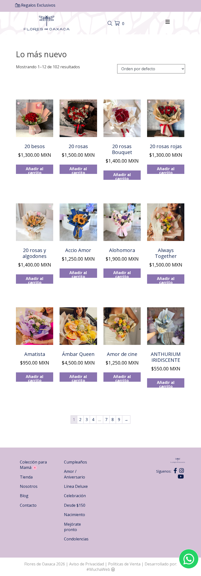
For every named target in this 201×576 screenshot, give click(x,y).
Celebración (75, 495)
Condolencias (76, 539)
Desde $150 (74, 505)
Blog (24, 495)
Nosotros (29, 486)
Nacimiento (74, 514)
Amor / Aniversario (74, 474)
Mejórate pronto (72, 526)
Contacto (28, 505)
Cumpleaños (75, 462)
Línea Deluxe (76, 486)
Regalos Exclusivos (37, 5)
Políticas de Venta (124, 564)
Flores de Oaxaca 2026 (44, 564)
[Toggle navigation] (110, 23)
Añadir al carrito (34, 170)
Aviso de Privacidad (87, 564)
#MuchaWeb (98, 569)
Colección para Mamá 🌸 (33, 464)
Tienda (26, 477)
